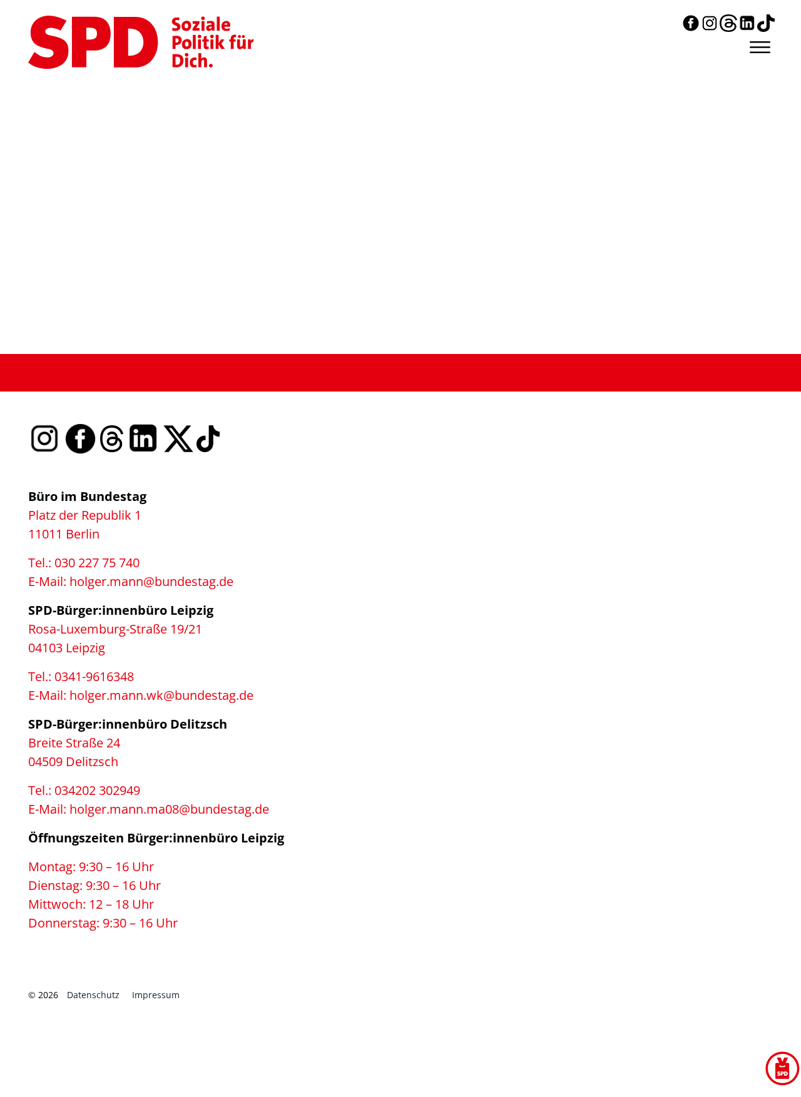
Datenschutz (93, 995)
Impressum (156, 995)
